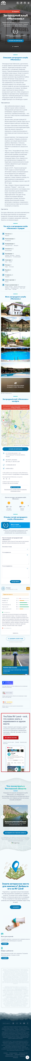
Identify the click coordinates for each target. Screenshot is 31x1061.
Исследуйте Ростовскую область (15, 832)
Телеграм (17, 742)
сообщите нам (25, 408)
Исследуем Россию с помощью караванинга (16, 1037)
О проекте (5, 1052)
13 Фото (16, 46)
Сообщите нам (6, 483)
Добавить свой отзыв (16, 638)
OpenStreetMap (26, 445)
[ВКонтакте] (4, 479)
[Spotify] (13, 1023)
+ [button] (3, 412)
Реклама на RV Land (23, 1052)
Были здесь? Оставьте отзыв (15, 36)
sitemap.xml (15, 1057)
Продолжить (15, 581)
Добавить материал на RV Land (11, 1056)
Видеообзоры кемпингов (20, 1054)
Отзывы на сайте (9, 1054)
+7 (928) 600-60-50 (11, 465)
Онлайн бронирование (15, 40)
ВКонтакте (5, 743)
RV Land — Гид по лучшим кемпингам (16, 1041)
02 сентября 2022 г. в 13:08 (11, 589)
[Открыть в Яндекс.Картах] (3, 420)
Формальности (23, 1056)
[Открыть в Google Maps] (3, 417)
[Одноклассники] (9, 479)
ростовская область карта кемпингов (14, 989)
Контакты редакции (13, 1052)
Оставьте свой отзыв (16, 526)
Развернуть (15, 633)
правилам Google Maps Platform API (15, 840)
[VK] (20, 1023)
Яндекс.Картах (24, 474)
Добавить (16, 907)
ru (25, 3)
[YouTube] (24, 1023)
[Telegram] (16, 1023)
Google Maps (16, 474)
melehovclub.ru (9, 468)
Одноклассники (23, 742)
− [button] (3, 414)
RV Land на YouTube (11, 737)
